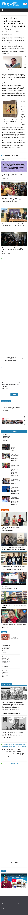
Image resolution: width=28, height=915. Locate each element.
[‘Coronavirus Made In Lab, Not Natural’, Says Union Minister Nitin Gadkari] (6, 499)
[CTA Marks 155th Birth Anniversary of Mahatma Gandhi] (14, 597)
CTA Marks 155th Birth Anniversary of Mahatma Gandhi (14, 606)
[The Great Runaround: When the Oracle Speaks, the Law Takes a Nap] (14, 723)
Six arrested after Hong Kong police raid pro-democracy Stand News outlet (13, 249)
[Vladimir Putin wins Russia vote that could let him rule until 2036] (6, 456)
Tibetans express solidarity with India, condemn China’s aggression (13, 224)
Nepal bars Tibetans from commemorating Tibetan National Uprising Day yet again (13, 199)
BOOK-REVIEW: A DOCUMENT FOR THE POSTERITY (15, 637)
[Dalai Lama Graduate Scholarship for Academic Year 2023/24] (12, 420)
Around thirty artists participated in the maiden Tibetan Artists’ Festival (12, 587)
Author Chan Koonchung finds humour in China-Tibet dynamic (6, 673)
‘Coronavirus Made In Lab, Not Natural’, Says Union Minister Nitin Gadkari (15, 500)
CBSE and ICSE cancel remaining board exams (15, 481)
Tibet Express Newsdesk (14, 709)
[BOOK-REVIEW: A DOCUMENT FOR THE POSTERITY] (5, 638)
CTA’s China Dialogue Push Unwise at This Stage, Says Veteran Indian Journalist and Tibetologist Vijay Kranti (12, 529)
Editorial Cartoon (12, 862)
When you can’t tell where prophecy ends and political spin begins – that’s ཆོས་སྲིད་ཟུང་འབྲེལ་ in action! (13, 752)
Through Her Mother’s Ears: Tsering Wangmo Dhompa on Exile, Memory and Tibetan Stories (13, 548)
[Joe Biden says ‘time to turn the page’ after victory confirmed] (6, 489)
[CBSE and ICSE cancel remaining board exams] (6, 481)
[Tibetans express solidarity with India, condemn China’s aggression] (14, 209)
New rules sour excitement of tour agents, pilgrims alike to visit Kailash (13, 384)
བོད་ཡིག (25, 4)
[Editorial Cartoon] (14, 811)
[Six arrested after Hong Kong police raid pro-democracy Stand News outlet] (14, 233)
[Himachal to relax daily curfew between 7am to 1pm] (14, 159)
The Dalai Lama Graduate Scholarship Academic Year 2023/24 (11, 408)
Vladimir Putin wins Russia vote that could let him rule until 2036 (15, 456)
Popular (15, 431)
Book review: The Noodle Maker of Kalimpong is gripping (6, 648)
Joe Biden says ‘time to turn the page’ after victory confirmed (15, 489)
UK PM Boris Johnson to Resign (14, 447)
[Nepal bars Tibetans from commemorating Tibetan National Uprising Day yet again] (14, 183)
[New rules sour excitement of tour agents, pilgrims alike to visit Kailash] (14, 368)
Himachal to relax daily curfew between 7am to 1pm (12, 175)
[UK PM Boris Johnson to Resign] (6, 447)
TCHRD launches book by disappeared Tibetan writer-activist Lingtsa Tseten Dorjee (13, 358)
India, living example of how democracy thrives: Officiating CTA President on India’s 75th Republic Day (15, 468)
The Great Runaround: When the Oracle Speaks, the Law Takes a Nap (12, 735)
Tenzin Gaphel (11, 31)
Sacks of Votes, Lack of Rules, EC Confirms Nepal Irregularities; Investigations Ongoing (14, 704)
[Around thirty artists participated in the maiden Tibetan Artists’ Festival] (14, 578)
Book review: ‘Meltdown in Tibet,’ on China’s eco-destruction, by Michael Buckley (6, 660)
